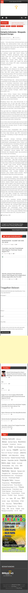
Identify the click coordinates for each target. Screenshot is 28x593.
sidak (8, 501)
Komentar (3, 295)
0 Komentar (16, 37)
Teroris (20, 506)
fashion (4, 447)
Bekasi (4, 442)
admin (14, 244)
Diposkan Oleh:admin (6, 37)
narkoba (5, 471)
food (10, 447)
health (15, 450)
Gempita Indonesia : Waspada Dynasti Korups (11, 39)
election (19, 444)
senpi (18, 498)
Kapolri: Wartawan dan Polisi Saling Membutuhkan (13, 412)
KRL (12, 466)
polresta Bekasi (15, 493)
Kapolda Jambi (13, 460)
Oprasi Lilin (21, 471)
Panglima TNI (6, 473)
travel (17, 509)
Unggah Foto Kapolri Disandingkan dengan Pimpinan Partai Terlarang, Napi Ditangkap (12, 224)
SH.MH (4, 501)
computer (5, 444)
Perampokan (16, 483)
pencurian (4, 478)
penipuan (17, 480)
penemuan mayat (14, 478)
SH (23, 498)
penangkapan (18, 475)
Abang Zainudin (8, 439)
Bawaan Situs (13, 279)
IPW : (2, 382)
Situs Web (3, 321)
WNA (20, 510)
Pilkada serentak (6, 489)
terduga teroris (11, 506)
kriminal (19, 463)
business (22, 442)
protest (10, 495)
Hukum (2, 26)
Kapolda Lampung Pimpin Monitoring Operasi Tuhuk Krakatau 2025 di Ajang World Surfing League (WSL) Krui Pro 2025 (14, 275)
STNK (22, 501)
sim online (15, 501)
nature (13, 471)
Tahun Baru (9, 503)
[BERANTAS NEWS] (2, 18)
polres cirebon (6, 493)
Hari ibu (8, 450)
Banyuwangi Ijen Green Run (19, 229)
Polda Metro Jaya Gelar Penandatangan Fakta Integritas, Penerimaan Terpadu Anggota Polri (12, 250)
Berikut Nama (12, 442)
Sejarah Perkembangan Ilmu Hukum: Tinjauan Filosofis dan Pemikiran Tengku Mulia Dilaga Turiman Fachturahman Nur (16, 374)
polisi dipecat (6, 491)
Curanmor (13, 444)
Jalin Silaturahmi (13, 455)
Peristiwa (13, 26)
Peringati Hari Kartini (7, 485)
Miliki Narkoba (7, 468)
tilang (3, 508)
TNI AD (12, 508)
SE (15, 498)
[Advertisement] (14, 350)
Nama (2, 310)
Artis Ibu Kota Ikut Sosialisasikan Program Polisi (12, 419)
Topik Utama (19, 26)
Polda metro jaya (17, 489)
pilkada (21, 487)
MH (21, 466)
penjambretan (6, 483)
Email (2, 316)
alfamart (18, 439)
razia (15, 495)
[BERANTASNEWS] (8, 573)
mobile (16, 468)
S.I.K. (3, 498)
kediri (14, 463)
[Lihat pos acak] (25, 18)
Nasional (8, 26)
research (20, 495)
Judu (2, 388)
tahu (3, 503)
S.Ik (7, 498)
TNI (7, 509)
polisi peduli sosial (17, 491)
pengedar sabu (7, 480)
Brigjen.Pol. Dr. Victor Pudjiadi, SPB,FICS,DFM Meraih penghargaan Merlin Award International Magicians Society (13, 396)
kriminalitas (6, 466)
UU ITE (16, 510)
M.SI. (17, 466)
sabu (11, 498)
